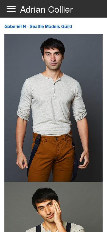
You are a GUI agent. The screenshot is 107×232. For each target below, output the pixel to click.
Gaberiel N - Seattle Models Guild (38, 26)
